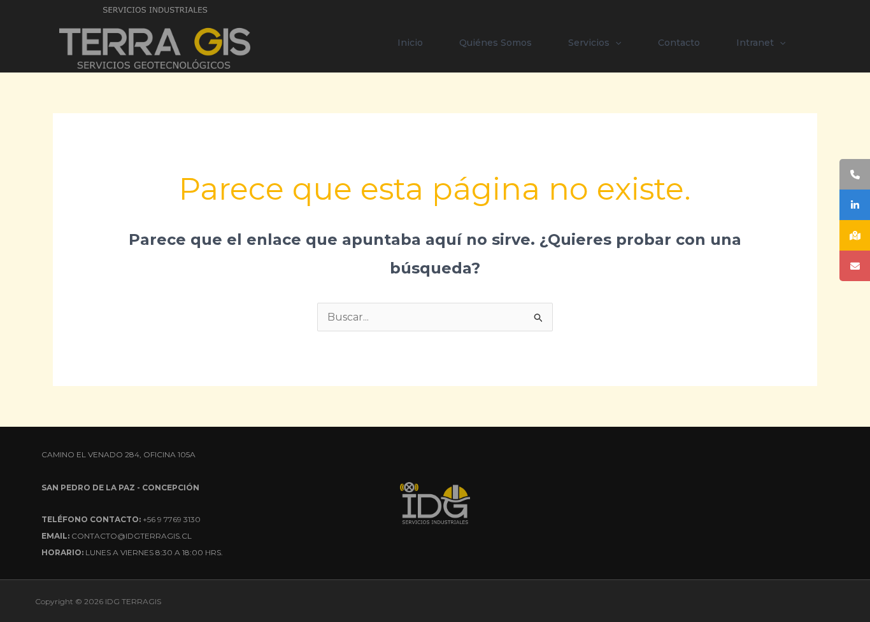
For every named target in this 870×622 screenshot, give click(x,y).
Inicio (410, 42)
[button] (615, 42)
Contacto (679, 42)
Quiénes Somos (495, 42)
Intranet (755, 42)
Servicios (589, 42)
